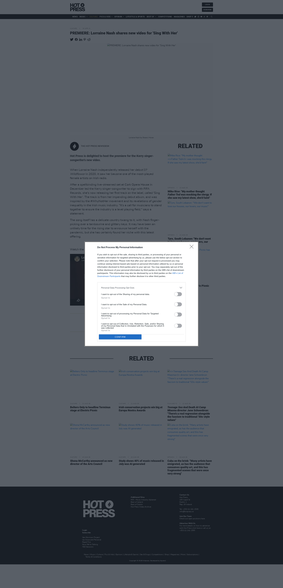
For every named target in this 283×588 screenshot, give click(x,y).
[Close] (192, 247)
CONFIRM (120, 337)
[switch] (178, 294)
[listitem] (141, 287)
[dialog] (141, 294)
